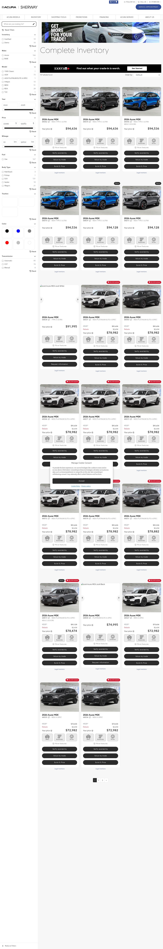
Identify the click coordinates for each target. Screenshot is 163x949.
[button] (41, 101)
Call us (142, 2)
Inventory (36, 17)
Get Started (137, 68)
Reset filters (9, 30)
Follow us (130, 2)
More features (60, 147)
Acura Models (13, 17)
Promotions (81, 17)
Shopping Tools (58, 17)
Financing (104, 17)
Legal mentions (60, 173)
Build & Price (59, 166)
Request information (59, 364)
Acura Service (127, 17)
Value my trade (59, 160)
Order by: (129, 75)
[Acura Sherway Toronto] (20, 7)
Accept (81, 481)
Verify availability (60, 153)
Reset (34, 46)
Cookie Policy (75, 486)
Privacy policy (86, 486)
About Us (149, 17)
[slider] (3, 109)
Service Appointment (148, 7)
